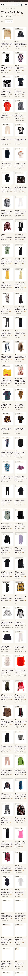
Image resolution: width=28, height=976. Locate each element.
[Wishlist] (14, 4)
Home (2, 8)
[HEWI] (4, 4)
